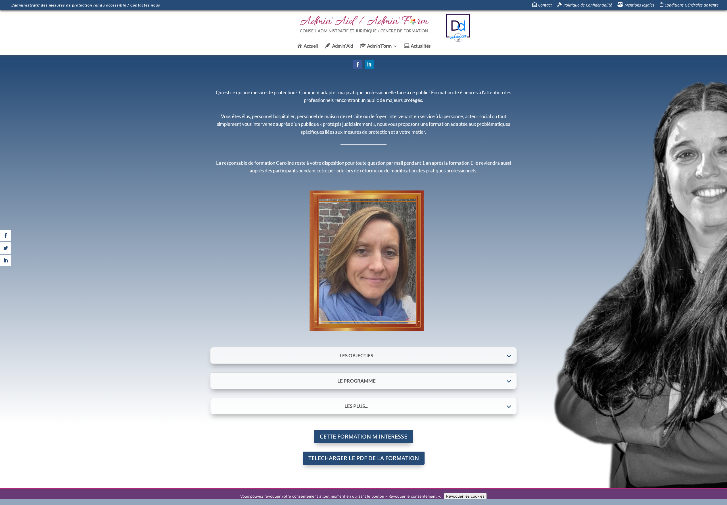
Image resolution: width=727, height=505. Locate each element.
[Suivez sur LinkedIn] (369, 64)
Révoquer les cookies (465, 496)
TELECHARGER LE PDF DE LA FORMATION (363, 458)
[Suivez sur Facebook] (357, 64)
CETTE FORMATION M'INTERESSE (363, 436)
